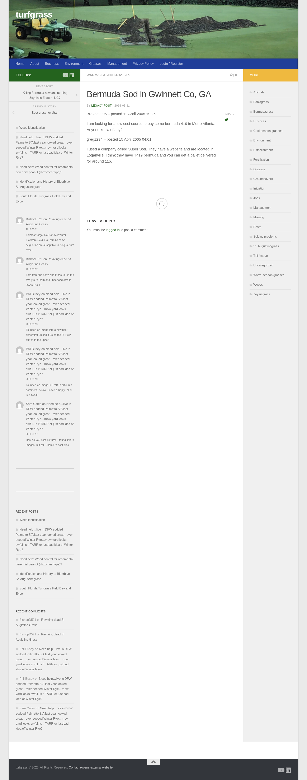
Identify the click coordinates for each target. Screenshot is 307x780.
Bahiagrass (261, 102)
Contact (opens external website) (91, 767)
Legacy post (101, 105)
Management (117, 63)
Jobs (256, 198)
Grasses (95, 63)
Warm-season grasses (108, 75)
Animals (258, 92)
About (34, 63)
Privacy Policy (143, 63)
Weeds (258, 284)
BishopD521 (34, 219)
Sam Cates (33, 404)
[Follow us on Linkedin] (71, 75)
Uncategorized (263, 265)
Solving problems (265, 236)
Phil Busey (33, 294)
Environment (74, 63)
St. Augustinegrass (266, 246)
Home (19, 63)
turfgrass (34, 14)
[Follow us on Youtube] (64, 75)
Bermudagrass (263, 111)
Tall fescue (260, 255)
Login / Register (171, 63)
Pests (257, 227)
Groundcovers (263, 179)
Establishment (263, 150)
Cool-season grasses (268, 130)
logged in (113, 230)
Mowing (258, 217)
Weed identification (32, 127)
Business (52, 63)
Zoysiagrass (261, 294)
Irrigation (259, 188)
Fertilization (261, 159)
